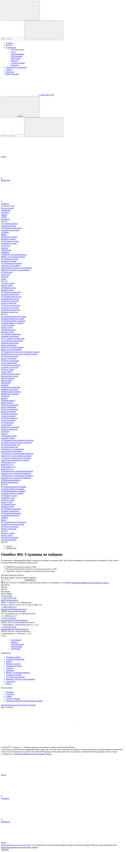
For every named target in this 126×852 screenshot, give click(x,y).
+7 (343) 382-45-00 (8, 627)
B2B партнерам (12, 74)
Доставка (10, 692)
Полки (8, 684)
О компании (11, 47)
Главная (9, 43)
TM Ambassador (17, 54)
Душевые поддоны (14, 666)
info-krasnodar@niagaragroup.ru (13, 609)
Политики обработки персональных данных (90, 583)
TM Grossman (16, 56)
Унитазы (9, 668)
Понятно (5, 850)
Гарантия (15, 65)
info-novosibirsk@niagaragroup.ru (14, 620)
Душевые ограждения (15, 659)
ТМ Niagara (15, 58)
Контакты (10, 72)
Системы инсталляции (15, 677)
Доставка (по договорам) (16, 67)
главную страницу (24, 567)
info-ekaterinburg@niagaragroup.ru (15, 629)
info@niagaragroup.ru (9, 600)
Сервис (9, 70)
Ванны (9, 661)
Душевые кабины (13, 657)
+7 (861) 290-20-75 (8, 607)
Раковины (10, 670)
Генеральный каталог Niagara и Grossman (18, 705)
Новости (14, 61)
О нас (13, 52)
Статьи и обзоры (18, 63)
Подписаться (30, 580)
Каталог (20, 116)
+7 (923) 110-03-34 (8, 618)
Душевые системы (13, 675)
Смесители (10, 681)
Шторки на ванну (13, 664)
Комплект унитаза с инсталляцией (20, 679)
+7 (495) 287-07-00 (46, 95)
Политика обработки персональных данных (24, 701)
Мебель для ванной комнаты (18, 673)
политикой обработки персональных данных (33, 754)
